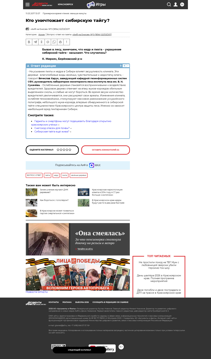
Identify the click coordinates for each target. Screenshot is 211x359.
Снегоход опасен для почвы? (52, 128)
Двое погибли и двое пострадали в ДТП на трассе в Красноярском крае (159, 291)
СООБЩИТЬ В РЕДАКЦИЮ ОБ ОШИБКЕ (110, 302)
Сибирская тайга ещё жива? (51, 131)
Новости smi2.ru (37, 291)
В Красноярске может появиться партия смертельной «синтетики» (57, 212)
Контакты (54, 302)
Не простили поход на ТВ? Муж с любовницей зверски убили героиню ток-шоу (159, 265)
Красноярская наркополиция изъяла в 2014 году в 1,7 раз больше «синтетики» (107, 192)
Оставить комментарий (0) (105, 150)
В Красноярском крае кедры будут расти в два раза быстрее (108, 201)
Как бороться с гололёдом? (54, 200)
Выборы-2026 (82, 302)
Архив (41, 34)
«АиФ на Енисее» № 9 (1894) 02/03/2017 (92, 34)
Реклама (67, 302)
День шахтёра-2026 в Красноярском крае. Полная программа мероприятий (159, 278)
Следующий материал (79, 350)
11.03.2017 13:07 (33, 13)
